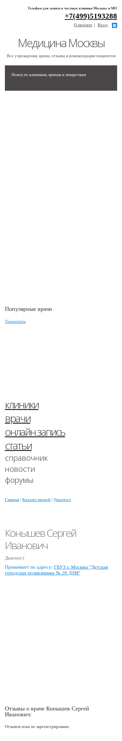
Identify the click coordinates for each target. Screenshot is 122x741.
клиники (21, 404)
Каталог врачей (36, 499)
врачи (17, 418)
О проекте (83, 24)
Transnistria (15, 321)
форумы (19, 479)
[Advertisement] (53, 201)
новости (20, 468)
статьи (18, 445)
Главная (12, 499)
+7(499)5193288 (91, 16)
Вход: (103, 24)
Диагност (62, 499)
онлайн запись (35, 432)
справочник (26, 457)
